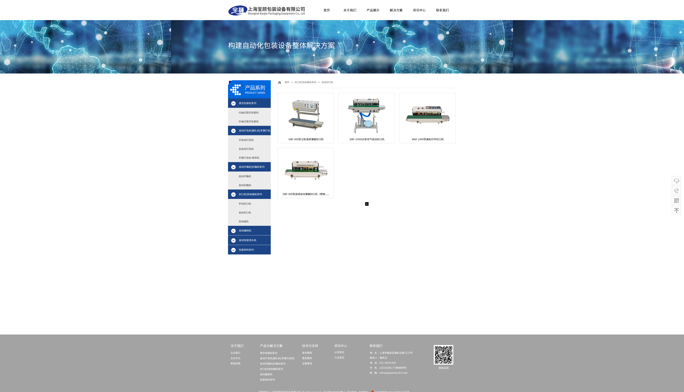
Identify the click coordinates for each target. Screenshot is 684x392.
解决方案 (396, 10)
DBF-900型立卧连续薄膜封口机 (306, 139)
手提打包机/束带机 (249, 157)
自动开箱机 (245, 176)
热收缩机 (244, 221)
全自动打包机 (246, 149)
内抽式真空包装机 (249, 112)
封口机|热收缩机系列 (305, 82)
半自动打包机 (246, 140)
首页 (287, 82)
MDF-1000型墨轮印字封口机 (428, 139)
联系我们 (442, 10)
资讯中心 (419, 10)
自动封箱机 (245, 185)
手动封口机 (245, 203)
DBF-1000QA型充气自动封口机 (367, 139)
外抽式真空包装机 (249, 121)
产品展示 (373, 10)
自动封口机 (327, 82)
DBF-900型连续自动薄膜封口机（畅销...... (306, 194)
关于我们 (349, 10)
